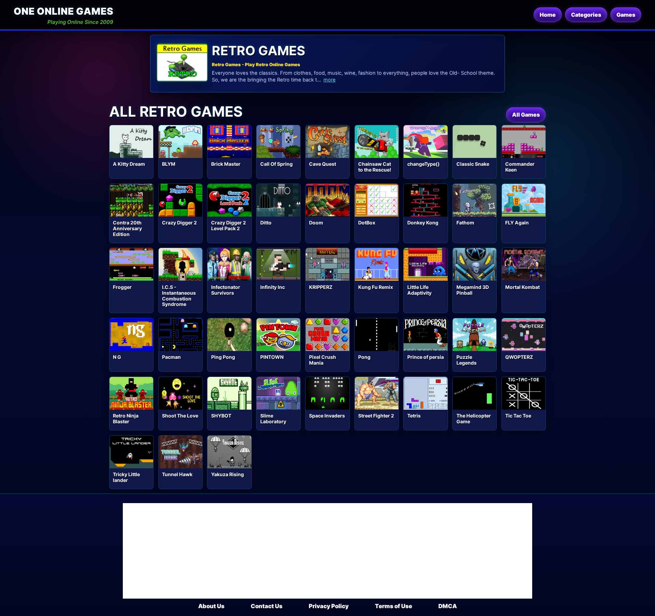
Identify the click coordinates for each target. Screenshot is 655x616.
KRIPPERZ (320, 287)
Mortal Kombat (522, 287)
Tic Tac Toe (518, 416)
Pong (364, 357)
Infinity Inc (272, 287)
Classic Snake (472, 164)
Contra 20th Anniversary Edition (127, 228)
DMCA (447, 606)
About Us (211, 606)
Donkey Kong (422, 222)
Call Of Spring (276, 164)
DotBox (366, 222)
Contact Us (266, 606)
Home (548, 14)
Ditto (266, 222)
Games (625, 14)
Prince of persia (425, 357)
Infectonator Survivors (225, 290)
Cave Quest (322, 164)
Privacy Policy (329, 606)
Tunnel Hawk (177, 474)
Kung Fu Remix (375, 287)
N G (117, 357)
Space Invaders (327, 416)
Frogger (122, 287)
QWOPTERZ (519, 357)
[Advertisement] (327, 551)
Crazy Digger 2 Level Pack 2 (228, 225)
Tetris (414, 416)
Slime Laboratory (273, 418)
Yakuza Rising (227, 474)
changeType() (423, 164)
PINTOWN (271, 357)
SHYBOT (221, 416)
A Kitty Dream (129, 164)
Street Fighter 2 (376, 416)
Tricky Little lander (126, 477)
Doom (316, 222)
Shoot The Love (180, 416)
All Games (526, 114)
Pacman (171, 357)
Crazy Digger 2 (179, 222)
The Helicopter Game (473, 418)
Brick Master (226, 164)
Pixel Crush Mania (322, 360)
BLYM (168, 164)
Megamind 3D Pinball (472, 290)
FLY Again (517, 222)
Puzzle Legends (466, 360)
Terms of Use (393, 606)
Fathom (465, 222)
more (329, 80)
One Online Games (63, 11)
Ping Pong (223, 357)
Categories (586, 14)
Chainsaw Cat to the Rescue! (374, 167)
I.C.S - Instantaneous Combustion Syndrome (179, 295)
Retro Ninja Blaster (126, 418)
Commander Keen (520, 167)
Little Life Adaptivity (419, 290)
